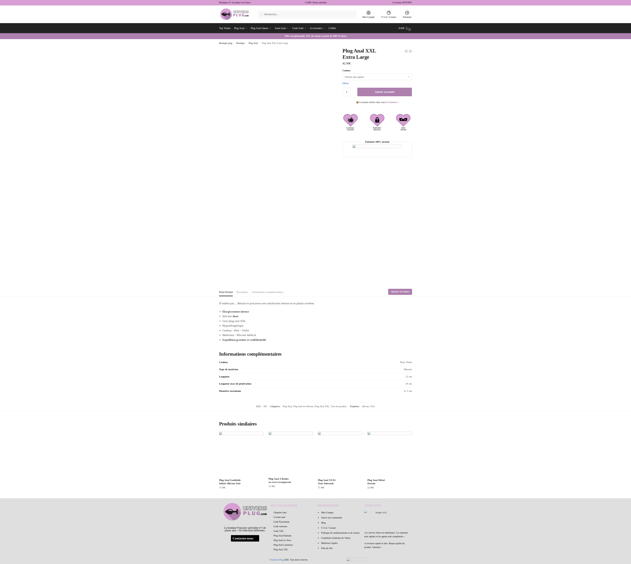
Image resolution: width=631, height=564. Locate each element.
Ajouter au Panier (400, 291)
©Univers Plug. (276, 560)
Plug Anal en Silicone (303, 406)
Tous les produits (339, 406)
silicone (365, 406)
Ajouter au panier (385, 91)
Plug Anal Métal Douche (376, 482)
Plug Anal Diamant (282, 535)
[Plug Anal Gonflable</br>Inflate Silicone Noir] (241, 454)
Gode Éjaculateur (282, 522)
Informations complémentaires (267, 292)
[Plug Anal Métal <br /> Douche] (389, 454)
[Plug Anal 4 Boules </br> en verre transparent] (291, 453)
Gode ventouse (280, 526)
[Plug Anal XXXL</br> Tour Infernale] (340, 454)
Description (242, 292)
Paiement (407, 17)
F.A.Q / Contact (388, 17)
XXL (372, 406)
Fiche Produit (226, 292)
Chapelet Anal (280, 512)
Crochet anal (279, 517)
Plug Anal (253, 43)
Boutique (240, 43)
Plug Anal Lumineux (283, 545)
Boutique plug (225, 43)
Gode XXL (279, 531)
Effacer (345, 83)
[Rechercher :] (307, 14)
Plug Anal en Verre (282, 540)
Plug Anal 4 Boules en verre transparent (280, 480)
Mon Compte (368, 17)
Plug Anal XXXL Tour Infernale (327, 482)
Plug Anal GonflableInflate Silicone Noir (230, 482)
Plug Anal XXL (322, 406)
